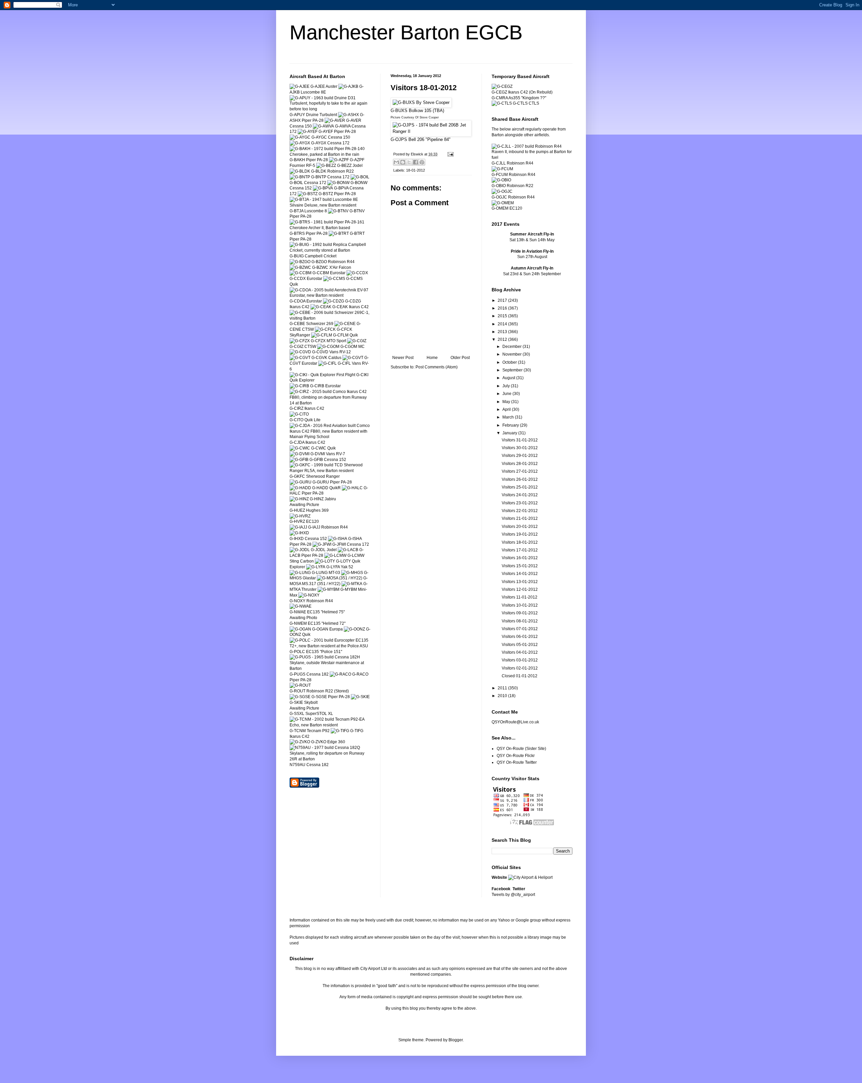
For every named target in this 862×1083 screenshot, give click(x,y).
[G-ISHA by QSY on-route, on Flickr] (337, 538)
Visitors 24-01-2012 (520, 495)
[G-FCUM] (502, 169)
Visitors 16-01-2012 (520, 557)
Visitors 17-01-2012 (520, 550)
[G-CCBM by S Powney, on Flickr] (300, 272)
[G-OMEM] (503, 203)
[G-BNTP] (300, 177)
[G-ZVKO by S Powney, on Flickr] (300, 741)
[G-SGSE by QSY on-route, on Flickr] (300, 696)
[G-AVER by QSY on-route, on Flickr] (335, 120)
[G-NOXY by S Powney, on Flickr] (309, 595)
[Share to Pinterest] (422, 162)
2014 (503, 324)
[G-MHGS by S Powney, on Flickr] (352, 572)
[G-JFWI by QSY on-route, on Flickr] (321, 544)
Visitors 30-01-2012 (520, 447)
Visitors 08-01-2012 (520, 621)
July (506, 386)
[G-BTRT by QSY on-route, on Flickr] (339, 233)
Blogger (456, 1040)
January (510, 433)
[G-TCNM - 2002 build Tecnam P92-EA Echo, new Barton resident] (330, 725)
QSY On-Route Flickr (516, 755)
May (506, 401)
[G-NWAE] (300, 606)
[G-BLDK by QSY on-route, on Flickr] (300, 171)
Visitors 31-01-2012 (520, 440)
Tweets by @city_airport (513, 894)
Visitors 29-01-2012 (520, 455)
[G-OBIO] (501, 180)
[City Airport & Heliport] (530, 877)
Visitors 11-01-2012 (519, 597)
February (511, 425)
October (510, 362)
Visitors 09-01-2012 (520, 613)
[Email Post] (450, 154)
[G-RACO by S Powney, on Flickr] (340, 674)
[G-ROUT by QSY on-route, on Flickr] (300, 685)
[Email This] (396, 162)
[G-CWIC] (300, 448)
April (507, 409)
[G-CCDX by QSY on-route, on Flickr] (357, 272)
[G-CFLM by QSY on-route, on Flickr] (321, 335)
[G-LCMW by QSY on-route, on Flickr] (335, 555)
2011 (503, 688)
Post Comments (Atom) (437, 367)
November (512, 354)
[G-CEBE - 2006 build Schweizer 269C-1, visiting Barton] (330, 318)
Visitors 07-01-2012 (520, 628)
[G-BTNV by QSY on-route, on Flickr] (338, 211)
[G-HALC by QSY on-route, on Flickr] (352, 487)
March (508, 417)
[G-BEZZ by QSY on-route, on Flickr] (326, 165)
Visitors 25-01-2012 (520, 487)
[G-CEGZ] (502, 86)
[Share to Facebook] (415, 162)
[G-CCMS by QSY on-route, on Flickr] (334, 278)
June (507, 393)
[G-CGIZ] (356, 340)
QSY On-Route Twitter (517, 762)
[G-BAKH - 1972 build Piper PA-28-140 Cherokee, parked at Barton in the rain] (330, 154)
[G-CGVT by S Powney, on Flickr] (300, 357)
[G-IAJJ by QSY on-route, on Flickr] (298, 527)
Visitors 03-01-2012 (520, 660)
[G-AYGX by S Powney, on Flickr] (300, 143)
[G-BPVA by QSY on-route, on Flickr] (323, 188)
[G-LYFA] (315, 567)
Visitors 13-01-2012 (520, 581)
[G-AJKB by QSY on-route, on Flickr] (348, 86)
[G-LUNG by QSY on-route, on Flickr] (300, 572)
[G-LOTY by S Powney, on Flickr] (325, 561)
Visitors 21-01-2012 (520, 518)
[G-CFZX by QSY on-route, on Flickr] (300, 340)
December (512, 346)
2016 (503, 308)
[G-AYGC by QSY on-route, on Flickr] (300, 137)
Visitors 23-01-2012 (520, 503)
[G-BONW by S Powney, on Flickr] (338, 182)
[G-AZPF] (339, 159)
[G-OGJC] (502, 191)
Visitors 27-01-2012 (520, 471)
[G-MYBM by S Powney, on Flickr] (328, 589)
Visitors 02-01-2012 (520, 668)
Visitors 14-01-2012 (520, 573)
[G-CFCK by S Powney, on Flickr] (325, 329)
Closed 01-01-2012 (519, 676)
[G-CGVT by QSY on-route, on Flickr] (352, 357)
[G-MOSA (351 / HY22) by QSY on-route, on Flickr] (339, 578)
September (513, 370)
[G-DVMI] (299, 454)
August (509, 377)
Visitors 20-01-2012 (520, 526)
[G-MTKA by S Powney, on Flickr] (351, 583)
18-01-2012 (415, 170)
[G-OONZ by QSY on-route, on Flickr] (354, 629)
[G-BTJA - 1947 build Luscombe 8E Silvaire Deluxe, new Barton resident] (330, 205)
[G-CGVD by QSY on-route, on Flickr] (300, 352)
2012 (503, 339)
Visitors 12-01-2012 (520, 589)
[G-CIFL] (327, 363)
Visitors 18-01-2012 (520, 542)
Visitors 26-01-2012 (520, 479)
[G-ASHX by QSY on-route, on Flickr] (348, 114)
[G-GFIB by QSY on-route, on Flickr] (299, 459)
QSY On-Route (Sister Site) (521, 748)
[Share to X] (409, 162)
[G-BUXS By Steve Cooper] (421, 102)
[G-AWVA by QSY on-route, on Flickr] (323, 126)
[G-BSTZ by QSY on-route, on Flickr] (308, 193)
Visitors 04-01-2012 (520, 652)
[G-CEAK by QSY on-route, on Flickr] (320, 306)
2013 (503, 331)
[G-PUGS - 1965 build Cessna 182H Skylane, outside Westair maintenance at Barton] (330, 668)
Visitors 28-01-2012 (520, 463)
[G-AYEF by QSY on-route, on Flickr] (308, 131)
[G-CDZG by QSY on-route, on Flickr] (333, 301)
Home (432, 357)
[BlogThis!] (402, 162)
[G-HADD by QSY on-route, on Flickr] (300, 487)
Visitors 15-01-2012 (520, 566)
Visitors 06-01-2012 (520, 636)
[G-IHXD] (299, 533)
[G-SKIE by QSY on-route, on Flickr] (360, 696)
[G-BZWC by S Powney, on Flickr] (300, 267)
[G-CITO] (299, 414)
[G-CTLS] (502, 103)
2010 (503, 695)
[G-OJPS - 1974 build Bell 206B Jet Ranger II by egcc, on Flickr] (431, 131)
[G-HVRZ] (300, 516)
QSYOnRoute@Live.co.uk (515, 722)
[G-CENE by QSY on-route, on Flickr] (345, 323)
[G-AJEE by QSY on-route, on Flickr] (299, 86)
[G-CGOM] (328, 346)
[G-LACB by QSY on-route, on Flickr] (348, 549)
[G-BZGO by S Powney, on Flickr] (300, 261)
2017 (503, 300)
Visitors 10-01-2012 (520, 605)
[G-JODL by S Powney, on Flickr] (300, 549)
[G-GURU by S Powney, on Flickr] (300, 482)
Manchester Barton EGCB (406, 32)
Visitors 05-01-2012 (520, 644)
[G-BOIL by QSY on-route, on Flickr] (360, 177)
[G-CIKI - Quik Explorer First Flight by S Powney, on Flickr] (322, 374)
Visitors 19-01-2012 (520, 534)
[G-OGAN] (300, 629)
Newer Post (402, 357)
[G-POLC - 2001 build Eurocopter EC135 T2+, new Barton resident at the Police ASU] (330, 646)
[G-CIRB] (299, 386)
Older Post (460, 357)
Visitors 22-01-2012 (520, 510)
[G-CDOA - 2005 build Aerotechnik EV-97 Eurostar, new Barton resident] (330, 295)
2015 (503, 316)
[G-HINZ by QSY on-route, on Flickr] (299, 499)
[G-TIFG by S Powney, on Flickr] (340, 730)
